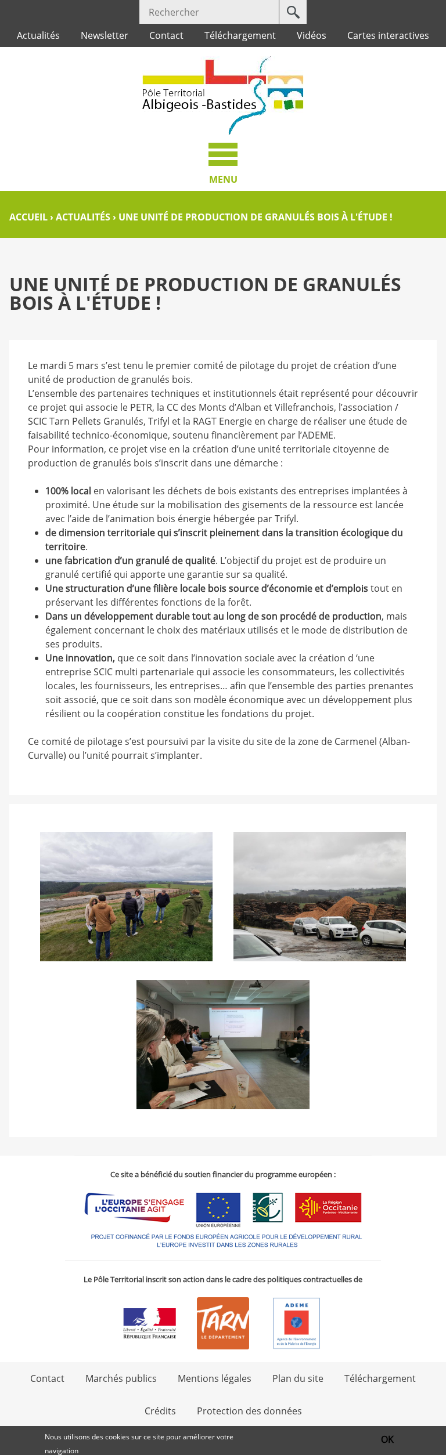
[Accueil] (223, 95)
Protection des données (249, 1411)
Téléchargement (240, 35)
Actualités (38, 35)
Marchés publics (121, 1378)
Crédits (160, 1411)
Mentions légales (214, 1378)
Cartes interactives (388, 35)
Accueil (28, 217)
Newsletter (104, 35)
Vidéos (311, 35)
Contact (166, 35)
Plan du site (297, 1378)
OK (387, 1439)
